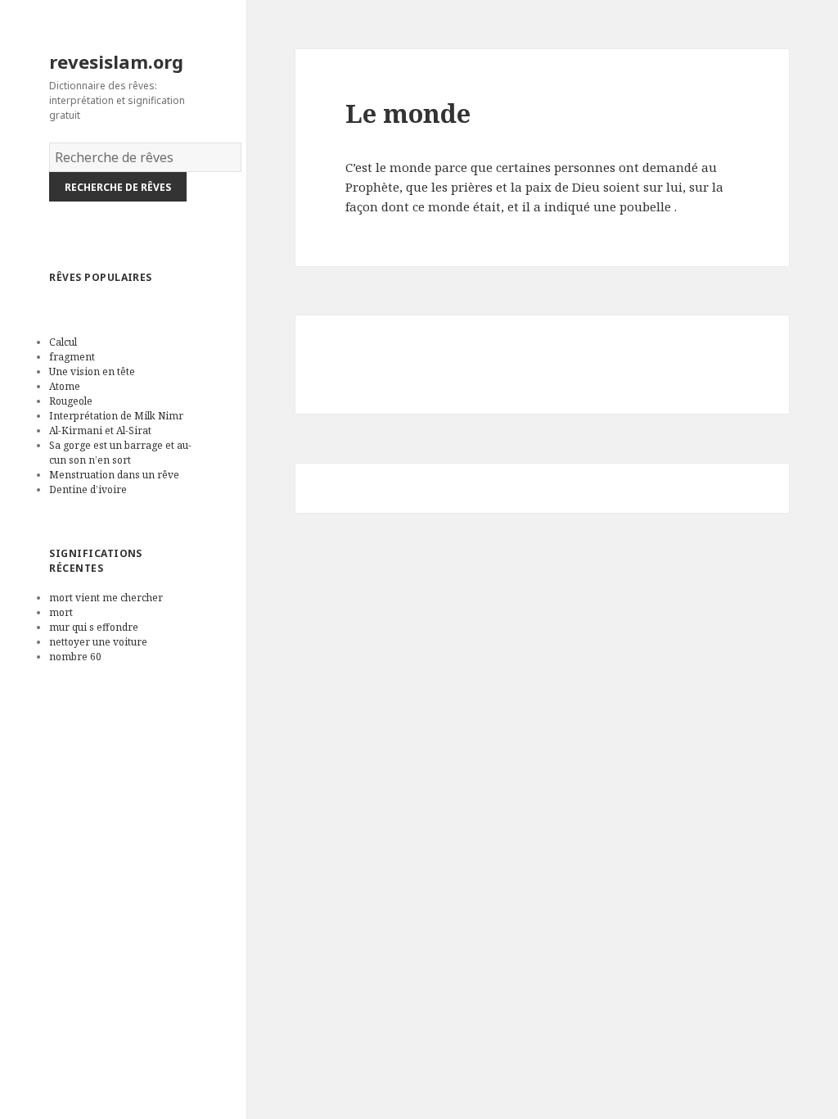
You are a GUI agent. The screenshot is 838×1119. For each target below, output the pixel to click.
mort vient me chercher (106, 598)
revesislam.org (116, 61)
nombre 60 (75, 657)
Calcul (63, 342)
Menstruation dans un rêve (114, 475)
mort (61, 612)
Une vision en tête (92, 371)
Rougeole (70, 401)
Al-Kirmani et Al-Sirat (100, 430)
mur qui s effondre (93, 627)
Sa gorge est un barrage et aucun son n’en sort (120, 452)
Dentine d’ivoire (88, 489)
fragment (72, 357)
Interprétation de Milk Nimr (116, 416)
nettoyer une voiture (98, 642)
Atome (64, 386)
